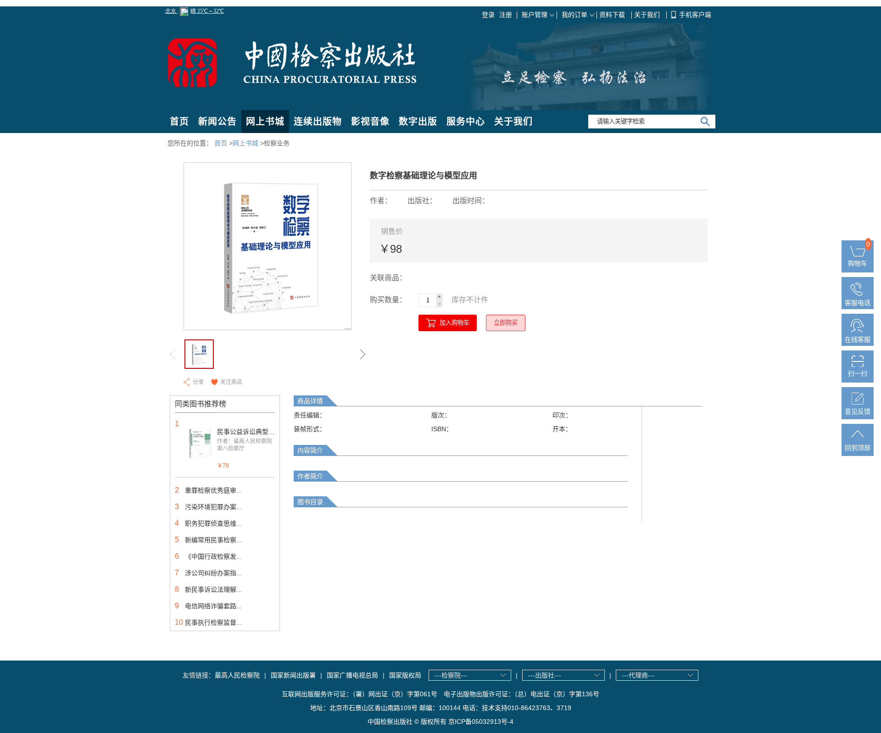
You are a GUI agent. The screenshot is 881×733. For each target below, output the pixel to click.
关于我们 (648, 14)
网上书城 (265, 122)
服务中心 (465, 122)
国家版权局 (405, 675)
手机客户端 (695, 14)
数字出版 (418, 122)
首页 (179, 122)
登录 (488, 14)
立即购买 (506, 322)
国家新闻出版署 (293, 675)
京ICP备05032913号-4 (480, 721)
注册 (505, 14)
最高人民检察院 (237, 675)
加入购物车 (454, 322)
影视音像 (370, 122)
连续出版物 (318, 122)
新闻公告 (217, 122)
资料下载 (613, 14)
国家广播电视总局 (352, 675)
